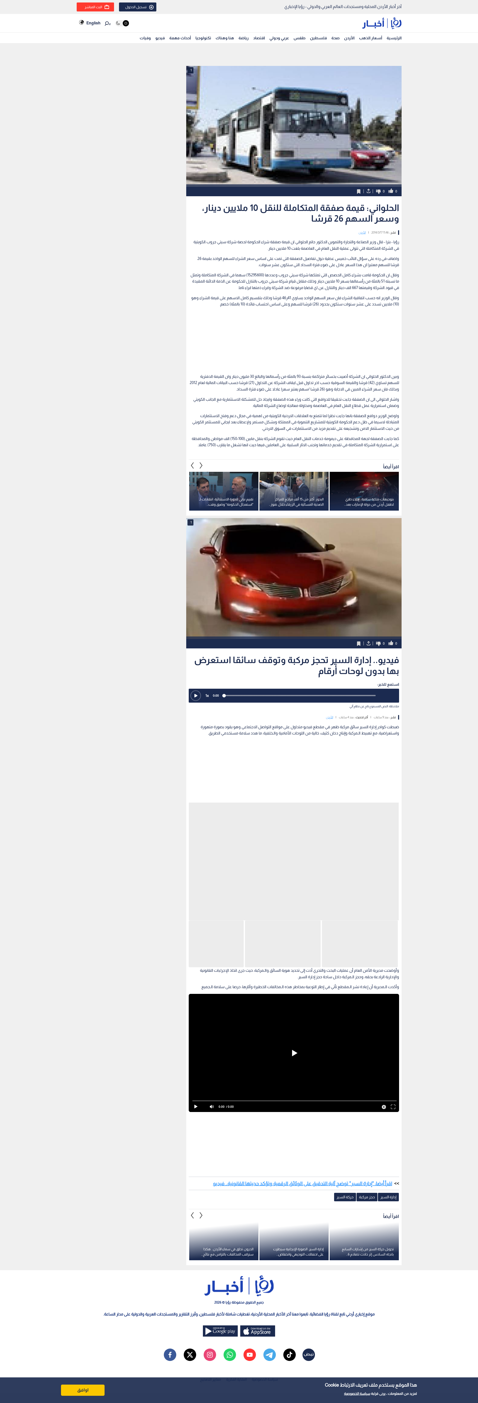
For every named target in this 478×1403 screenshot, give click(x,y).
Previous (201, 528)
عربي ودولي (279, 38)
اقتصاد (259, 38)
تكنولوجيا (203, 38)
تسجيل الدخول (136, 7)
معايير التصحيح (210, 1214)
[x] (190, 1190)
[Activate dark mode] (122, 23)
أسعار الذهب (370, 38)
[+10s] (392, 757)
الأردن (349, 38)
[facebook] (170, 1190)
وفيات (145, 38)
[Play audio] (195, 758)
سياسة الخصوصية (357, 1394)
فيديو (160, 38)
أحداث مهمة (180, 38)
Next (192, 528)
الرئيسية (394, 38)
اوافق (83, 1390)
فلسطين (318, 38)
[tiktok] (289, 1190)
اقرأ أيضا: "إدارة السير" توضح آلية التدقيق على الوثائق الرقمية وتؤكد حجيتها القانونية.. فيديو (302, 1018)
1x (207, 758)
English (93, 23)
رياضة (244, 38)
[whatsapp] (230, 1190)
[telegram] (269, 1190)
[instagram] (210, 1190)
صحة (335, 38)
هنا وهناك (225, 38)
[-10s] (381, 757)
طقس (299, 38)
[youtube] (249, 1190)
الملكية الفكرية (236, 1214)
